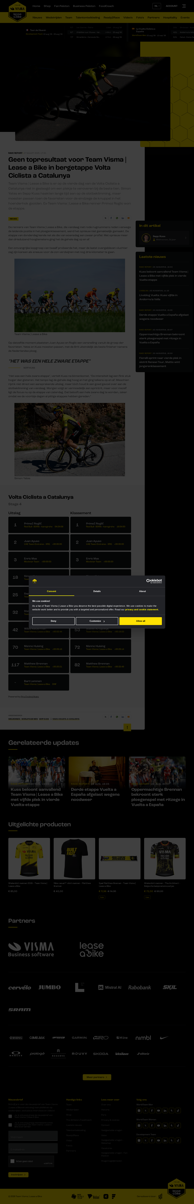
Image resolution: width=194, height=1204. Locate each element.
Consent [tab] (51, 591)
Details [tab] (97, 591)
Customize (95, 621)
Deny (53, 621)
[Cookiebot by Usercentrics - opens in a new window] (148, 581)
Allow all (140, 621)
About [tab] (142, 591)
